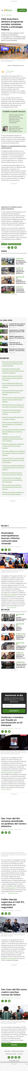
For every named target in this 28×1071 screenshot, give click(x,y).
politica (4, 244)
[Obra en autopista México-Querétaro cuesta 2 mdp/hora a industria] (8, 627)
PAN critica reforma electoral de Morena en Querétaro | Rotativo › (12, 474)
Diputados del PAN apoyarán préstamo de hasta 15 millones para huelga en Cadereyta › (13, 371)
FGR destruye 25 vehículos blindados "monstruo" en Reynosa (17, 344)
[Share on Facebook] (9, 247)
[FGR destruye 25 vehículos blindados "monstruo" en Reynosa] (4, 344)
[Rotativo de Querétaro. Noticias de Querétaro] (9, 10)
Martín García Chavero (8, 546)
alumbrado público (10, 888)
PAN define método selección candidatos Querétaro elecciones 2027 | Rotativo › (12, 439)
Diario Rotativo (10, 71)
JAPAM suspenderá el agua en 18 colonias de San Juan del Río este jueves (16, 339)
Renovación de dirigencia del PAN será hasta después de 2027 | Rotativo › (12, 392)
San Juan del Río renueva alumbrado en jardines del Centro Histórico (13, 822)
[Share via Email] (15, 247)
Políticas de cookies (11, 1054)
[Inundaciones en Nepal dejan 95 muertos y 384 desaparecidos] (4, 331)
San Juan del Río (20, 277)
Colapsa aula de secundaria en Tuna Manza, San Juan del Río (21, 649)
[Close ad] (26, 1064)
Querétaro (9, 15)
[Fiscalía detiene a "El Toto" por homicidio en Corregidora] (8, 664)
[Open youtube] (19, 1057)
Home (3, 15)
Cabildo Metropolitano (11, 594)
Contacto (19, 1054)
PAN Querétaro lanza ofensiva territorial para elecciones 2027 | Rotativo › (12, 487)
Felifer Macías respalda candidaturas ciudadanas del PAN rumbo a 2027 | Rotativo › (13, 467)
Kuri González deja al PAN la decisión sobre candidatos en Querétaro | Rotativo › (13, 431)
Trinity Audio (16, 65)
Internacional (21, 634)
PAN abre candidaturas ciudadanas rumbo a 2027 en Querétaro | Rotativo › (13, 446)
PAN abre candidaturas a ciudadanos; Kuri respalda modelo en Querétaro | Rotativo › (13, 453)
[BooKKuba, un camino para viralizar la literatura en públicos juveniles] (8, 636)
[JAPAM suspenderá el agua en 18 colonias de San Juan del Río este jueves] (4, 338)
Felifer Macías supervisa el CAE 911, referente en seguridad (12, 903)
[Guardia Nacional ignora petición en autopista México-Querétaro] (4, 325)
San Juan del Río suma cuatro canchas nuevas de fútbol (14, 992)
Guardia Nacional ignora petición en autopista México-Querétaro (17, 325)
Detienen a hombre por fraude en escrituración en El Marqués (12, 721)
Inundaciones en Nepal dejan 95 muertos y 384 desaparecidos (17, 331)
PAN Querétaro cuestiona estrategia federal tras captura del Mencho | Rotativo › (13, 399)
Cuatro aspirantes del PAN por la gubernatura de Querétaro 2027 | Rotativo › (12, 385)
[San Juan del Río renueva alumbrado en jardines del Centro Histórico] (14, 843)
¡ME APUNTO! (14, 711)
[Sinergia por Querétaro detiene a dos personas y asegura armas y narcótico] (4, 350)
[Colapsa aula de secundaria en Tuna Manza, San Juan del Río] (8, 646)
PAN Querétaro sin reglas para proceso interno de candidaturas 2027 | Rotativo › (12, 480)
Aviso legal (7, 1051)
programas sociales (15, 244)
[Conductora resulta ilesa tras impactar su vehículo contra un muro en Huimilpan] (8, 289)
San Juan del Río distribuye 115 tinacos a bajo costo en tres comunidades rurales (16, 129)
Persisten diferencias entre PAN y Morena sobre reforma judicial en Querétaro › (12, 378)
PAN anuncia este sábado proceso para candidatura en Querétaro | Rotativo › (12, 424)
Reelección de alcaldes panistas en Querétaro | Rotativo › (13, 418)
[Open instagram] (15, 1057)
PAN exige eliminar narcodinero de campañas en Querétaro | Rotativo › (13, 406)
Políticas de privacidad (17, 1051)
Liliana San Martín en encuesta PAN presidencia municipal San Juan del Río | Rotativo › (13, 460)
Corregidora (20, 662)
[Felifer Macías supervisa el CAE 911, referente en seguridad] (14, 924)
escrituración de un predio (9, 772)
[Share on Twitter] (12, 247)
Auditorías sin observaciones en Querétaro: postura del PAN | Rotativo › (12, 412)
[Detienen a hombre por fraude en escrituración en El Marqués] (14, 742)
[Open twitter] (12, 1057)
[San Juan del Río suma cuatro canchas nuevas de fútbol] (14, 1012)
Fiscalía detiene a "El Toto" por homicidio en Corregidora (21, 666)
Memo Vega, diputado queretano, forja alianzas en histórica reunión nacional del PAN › (12, 363)
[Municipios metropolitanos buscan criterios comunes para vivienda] (14, 560)
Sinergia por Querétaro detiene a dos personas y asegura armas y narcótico (17, 351)
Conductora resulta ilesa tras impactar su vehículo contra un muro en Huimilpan (21, 292)
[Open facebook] (9, 1057)
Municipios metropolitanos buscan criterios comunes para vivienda (10, 538)
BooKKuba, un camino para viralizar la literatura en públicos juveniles (20, 639)
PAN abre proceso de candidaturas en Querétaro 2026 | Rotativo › (13, 493)
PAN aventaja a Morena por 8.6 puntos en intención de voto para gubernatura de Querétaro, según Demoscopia (16, 118)
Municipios (19, 287)
